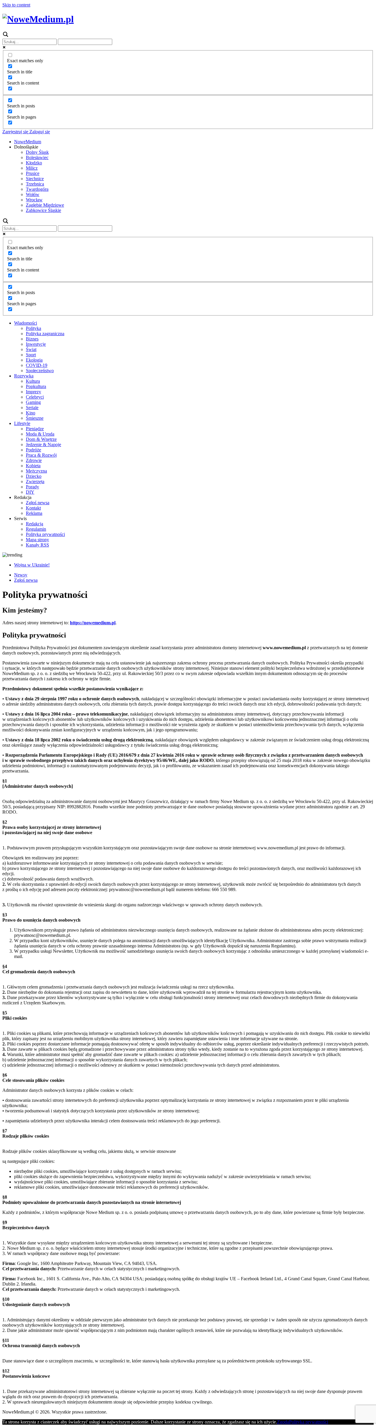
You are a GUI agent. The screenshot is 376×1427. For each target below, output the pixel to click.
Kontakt (33, 507)
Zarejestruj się (15, 131)
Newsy (20, 574)
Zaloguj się (39, 131)
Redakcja (34, 523)
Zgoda (283, 1421)
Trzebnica (35, 183)
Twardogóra (37, 189)
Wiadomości (25, 323)
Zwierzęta (35, 481)
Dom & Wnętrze (41, 439)
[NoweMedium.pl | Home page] (38, 19)
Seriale (32, 407)
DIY (30, 492)
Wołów (32, 194)
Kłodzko (34, 162)
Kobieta (33, 465)
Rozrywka (23, 375)
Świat (31, 349)
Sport (31, 354)
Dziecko (33, 476)
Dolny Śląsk (37, 152)
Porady (32, 486)
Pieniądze (35, 428)
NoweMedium (27, 141)
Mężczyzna (36, 470)
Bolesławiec (37, 157)
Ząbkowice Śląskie (43, 210)
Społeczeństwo (40, 370)
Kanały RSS (37, 544)
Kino (30, 412)
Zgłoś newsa (37, 502)
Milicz (32, 168)
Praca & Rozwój (41, 455)
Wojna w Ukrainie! (32, 564)
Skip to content (16, 4)
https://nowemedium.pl (92, 622)
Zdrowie (34, 460)
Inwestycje (36, 344)
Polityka (33, 328)
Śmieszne (34, 418)
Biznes (32, 338)
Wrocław (34, 199)
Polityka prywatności (45, 534)
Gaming (33, 402)
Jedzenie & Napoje (43, 444)
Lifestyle (22, 423)
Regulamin (36, 529)
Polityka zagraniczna (45, 333)
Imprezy (33, 391)
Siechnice (35, 178)
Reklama (34, 513)
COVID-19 (36, 365)
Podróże (33, 449)
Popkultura (36, 386)
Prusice (32, 173)
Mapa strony (37, 539)
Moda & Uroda (40, 433)
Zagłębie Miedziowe (45, 205)
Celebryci (35, 396)
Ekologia (34, 359)
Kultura (33, 381)
